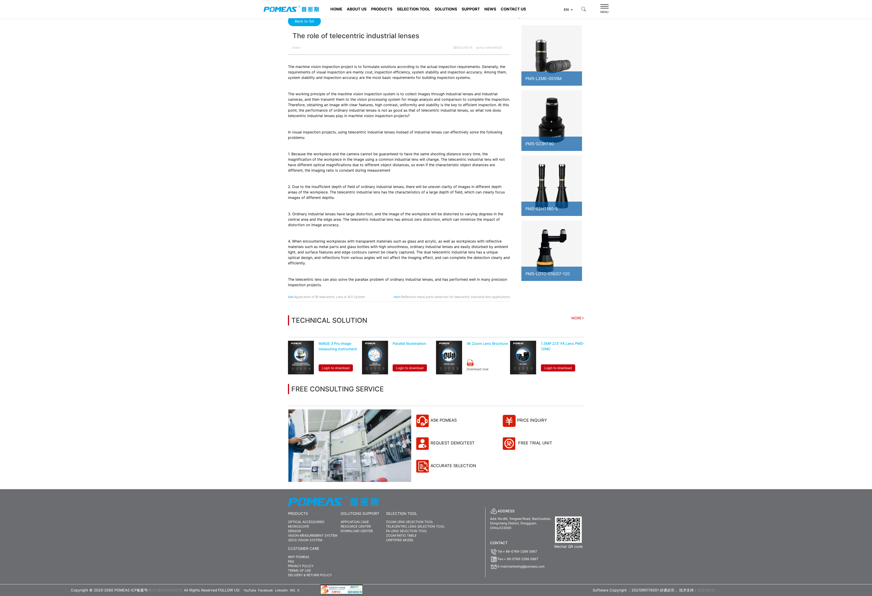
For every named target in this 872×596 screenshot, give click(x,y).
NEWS (490, 9)
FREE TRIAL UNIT (534, 443)
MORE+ (577, 318)
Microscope (298, 526)
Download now (477, 369)
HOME (336, 9)
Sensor (294, 531)
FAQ (291, 561)
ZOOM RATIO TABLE (401, 535)
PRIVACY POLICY (301, 566)
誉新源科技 (706, 590)
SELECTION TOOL (413, 9)
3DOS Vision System (305, 540)
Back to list (304, 21)
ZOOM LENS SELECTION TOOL (409, 522)
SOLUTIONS (446, 9)
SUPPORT (471, 9)
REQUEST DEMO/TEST (453, 443)
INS (292, 590)
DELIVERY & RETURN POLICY (310, 575)
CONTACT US (513, 9)
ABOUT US (357, 9)
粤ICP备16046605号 (166, 590)
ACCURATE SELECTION (453, 465)
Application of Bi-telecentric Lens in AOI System (329, 297)
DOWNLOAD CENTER (357, 531)
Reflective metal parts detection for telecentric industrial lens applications (455, 297)
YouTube (249, 590)
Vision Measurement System (312, 535)
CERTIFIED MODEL (400, 540)
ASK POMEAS (444, 420)
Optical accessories (306, 522)
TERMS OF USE (299, 570)
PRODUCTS (381, 9)
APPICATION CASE (355, 522)
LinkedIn (281, 590)
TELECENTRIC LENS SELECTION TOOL (415, 526)
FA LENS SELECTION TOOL (406, 531)
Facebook (265, 590)
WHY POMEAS (298, 557)
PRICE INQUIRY (532, 420)
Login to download (335, 368)
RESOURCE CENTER (356, 526)
